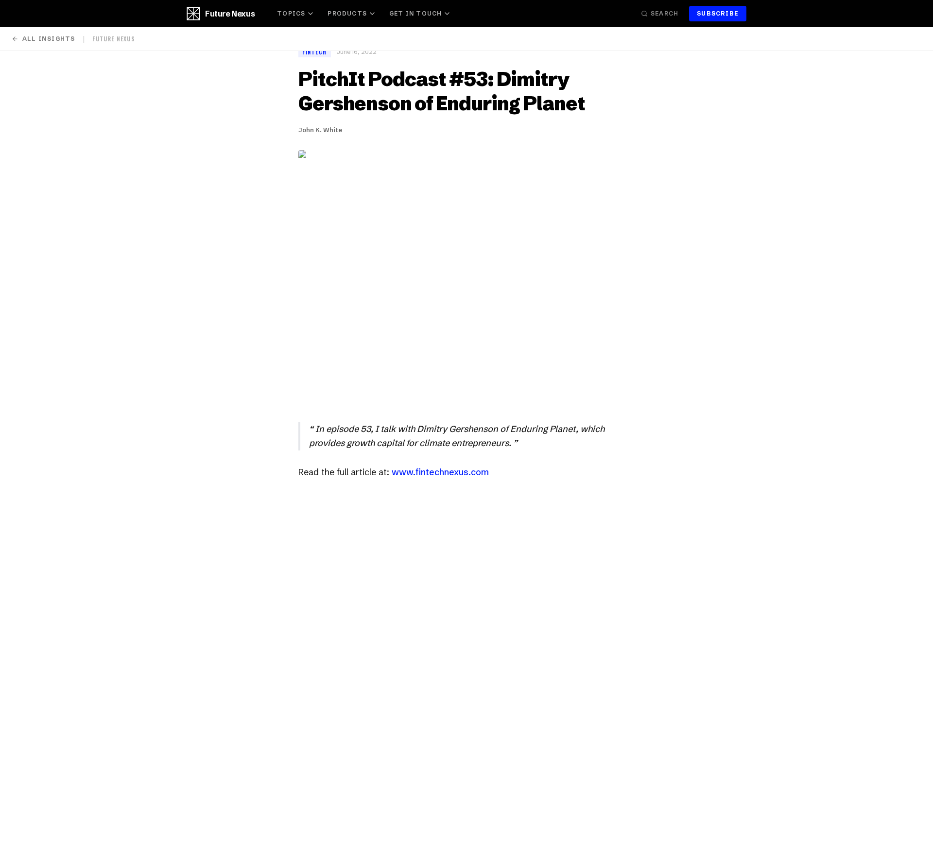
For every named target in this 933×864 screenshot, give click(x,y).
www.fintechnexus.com (440, 472)
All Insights (48, 38)
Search (664, 13)
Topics (291, 13)
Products (347, 13)
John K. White (320, 130)
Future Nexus (230, 13)
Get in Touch (415, 13)
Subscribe (718, 13)
